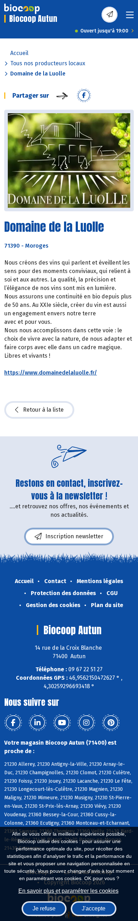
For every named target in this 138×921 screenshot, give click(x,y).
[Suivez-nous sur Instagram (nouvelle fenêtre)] (86, 723)
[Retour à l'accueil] (22, 9)
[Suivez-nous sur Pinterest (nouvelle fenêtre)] (111, 723)
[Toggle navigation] (130, 17)
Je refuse (44, 908)
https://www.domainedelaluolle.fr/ (50, 372)
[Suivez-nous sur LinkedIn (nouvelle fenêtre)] (37, 723)
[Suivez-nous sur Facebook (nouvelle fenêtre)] (13, 723)
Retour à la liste (43, 409)
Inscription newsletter (74, 536)
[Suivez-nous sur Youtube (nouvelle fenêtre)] (62, 723)
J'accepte (93, 908)
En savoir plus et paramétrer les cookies (68, 891)
